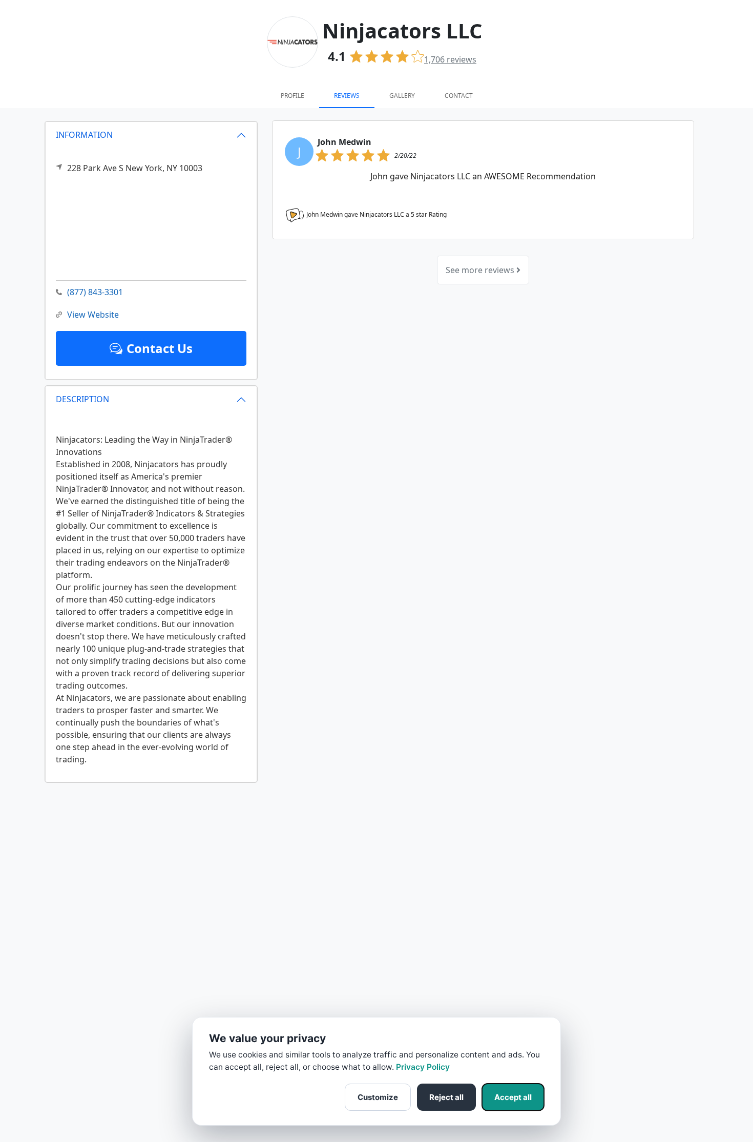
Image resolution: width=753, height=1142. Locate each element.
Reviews (347, 95)
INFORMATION (84, 134)
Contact (459, 95)
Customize (378, 1097)
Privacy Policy (423, 1067)
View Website (93, 314)
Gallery (402, 95)
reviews (450, 59)
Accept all (513, 1097)
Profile (292, 95)
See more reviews (481, 270)
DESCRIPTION (82, 399)
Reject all (446, 1097)
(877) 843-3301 (95, 292)
